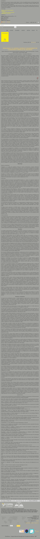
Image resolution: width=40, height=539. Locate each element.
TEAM (7, 30)
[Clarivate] (26, 531)
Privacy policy (36, 522)
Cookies (32, 522)
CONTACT (33, 30)
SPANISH (3, 21)
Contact (37, 520)
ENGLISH (8, 21)
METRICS (28, 30)
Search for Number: (5, 525)
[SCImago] (37, 531)
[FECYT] (32, 531)
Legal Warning (28, 522)
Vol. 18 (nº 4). (33, 42)
